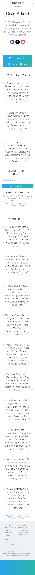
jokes (17, 6)
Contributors (9, 535)
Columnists (8, 532)
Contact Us (8, 530)
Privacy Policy (22, 525)
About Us (8, 525)
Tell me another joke (18, 64)
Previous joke (17, 58)
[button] (32, 3)
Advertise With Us (10, 527)
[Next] (28, 517)
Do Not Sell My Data (23, 530)
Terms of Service (23, 527)
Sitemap (7, 542)
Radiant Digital (10, 544)
